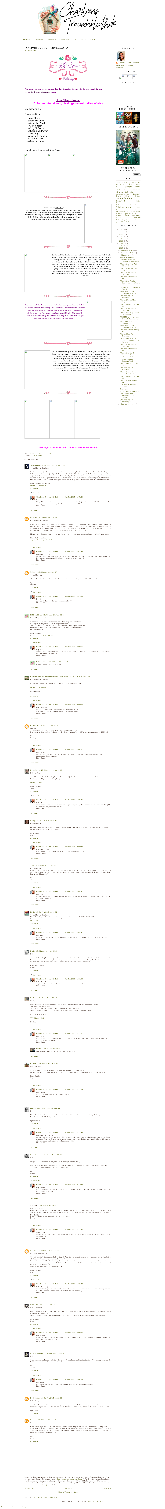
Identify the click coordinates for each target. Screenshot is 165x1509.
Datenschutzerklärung (38, 1485)
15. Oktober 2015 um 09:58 (46, 998)
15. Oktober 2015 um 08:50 (47, 725)
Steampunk (128, 218)
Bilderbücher (136, 183)
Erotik (137, 187)
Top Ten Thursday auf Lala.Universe (44, 540)
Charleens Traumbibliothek (47, 497)
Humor (128, 196)
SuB (74, 40)
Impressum (4, 1507)
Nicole (32, 1305)
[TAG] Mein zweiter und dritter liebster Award (129, 318)
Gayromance (136, 190)
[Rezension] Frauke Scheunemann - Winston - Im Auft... (130, 283)
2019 (121, 239)
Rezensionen (64, 40)
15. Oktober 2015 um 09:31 (46, 912)
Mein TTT (34, 921)
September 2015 (127, 404)
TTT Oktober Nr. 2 (37, 1018)
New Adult (136, 212)
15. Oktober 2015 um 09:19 (46, 821)
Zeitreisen (137, 220)
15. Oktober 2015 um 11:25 (52, 1108)
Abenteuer (119, 183)
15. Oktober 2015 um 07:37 (48, 518)
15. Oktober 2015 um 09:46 (72, 847)
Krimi (138, 201)
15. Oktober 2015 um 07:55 (72, 596)
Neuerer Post (29, 1488)
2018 (121, 241)
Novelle (119, 214)
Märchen (137, 210)
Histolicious (35, 1155)
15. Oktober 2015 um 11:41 (48, 1205)
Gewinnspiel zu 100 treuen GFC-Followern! (130, 260)
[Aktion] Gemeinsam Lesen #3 (128, 345)
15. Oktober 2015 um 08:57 (72, 749)
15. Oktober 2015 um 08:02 (54, 615)
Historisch (136, 194)
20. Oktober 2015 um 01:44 (48, 1420)
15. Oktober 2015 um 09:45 (72, 800)
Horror (118, 196)
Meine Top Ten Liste (38, 485)
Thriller (137, 218)
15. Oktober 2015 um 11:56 (48, 1250)
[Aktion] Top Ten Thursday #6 (126, 335)
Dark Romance (134, 185)
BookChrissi (35, 1398)
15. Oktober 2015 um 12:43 (72, 1284)
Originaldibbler (36, 1353)
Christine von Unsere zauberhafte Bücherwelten (49, 677)
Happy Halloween (127, 257)
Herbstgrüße (124, 389)
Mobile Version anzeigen (68, 1492)
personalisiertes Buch (122, 222)
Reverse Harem (123, 215)
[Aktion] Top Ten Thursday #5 (126, 368)
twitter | (41, 453)
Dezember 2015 (127, 250)
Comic (125, 184)
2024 (121, 234)
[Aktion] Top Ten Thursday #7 (126, 296)
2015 (121, 248)
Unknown (34, 518)
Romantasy (136, 215)
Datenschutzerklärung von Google (70, 1479)
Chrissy (33, 725)
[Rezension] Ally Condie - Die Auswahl (130, 313)
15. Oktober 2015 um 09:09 (51, 770)
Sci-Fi (119, 218)
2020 (121, 236)
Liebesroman (123, 207)
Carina (33, 1063)
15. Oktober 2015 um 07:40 (72, 497)
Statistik (93, 40)
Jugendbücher (124, 198)
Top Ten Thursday (37, 455)
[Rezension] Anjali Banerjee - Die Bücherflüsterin (127, 355)
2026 (121, 229)
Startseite (27, 40)
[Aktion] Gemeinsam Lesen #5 (128, 273)
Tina (32, 865)
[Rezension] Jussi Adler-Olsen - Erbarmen (129, 265)
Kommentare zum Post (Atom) (45, 1497)
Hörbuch (137, 196)
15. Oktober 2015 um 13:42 (46, 1305)
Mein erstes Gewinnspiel (129, 391)
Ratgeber (137, 213)
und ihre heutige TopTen (43, 635)
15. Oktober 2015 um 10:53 (47, 1063)
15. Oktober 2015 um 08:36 (79, 677)
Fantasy (120, 189)
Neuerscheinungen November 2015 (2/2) (129, 292)
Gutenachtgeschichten (122, 194)
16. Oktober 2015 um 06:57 (72, 1332)
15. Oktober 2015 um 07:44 (48, 572)
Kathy (32, 912)
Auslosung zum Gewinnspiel (126, 322)
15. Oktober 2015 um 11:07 (72, 1033)
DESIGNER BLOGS (95, 1501)
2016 (121, 246)
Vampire (129, 220)
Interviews (52, 40)
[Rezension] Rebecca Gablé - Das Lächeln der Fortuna (130, 340)
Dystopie (128, 187)
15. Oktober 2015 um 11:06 (72, 979)
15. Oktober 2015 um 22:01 (54, 1353)
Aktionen (82, 40)
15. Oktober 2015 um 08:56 (72, 705)
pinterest (48, 453)
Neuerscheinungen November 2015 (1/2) (129, 326)
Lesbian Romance (134, 205)
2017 (121, 243)
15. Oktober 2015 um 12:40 (72, 1132)
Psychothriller (128, 214)
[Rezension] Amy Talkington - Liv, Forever (127, 395)
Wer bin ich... (39, 40)
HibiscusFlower (36, 615)
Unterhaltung (120, 220)
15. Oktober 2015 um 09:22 (45, 865)
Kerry (32, 821)
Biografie (119, 184)
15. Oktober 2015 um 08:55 (72, 647)
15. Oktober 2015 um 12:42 (72, 1229)
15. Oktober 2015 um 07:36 (54, 465)
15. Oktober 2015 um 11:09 (72, 1089)
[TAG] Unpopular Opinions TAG (126, 360)
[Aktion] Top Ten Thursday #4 (126, 401)
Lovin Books (35, 770)
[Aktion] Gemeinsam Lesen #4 (128, 309)
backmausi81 (35, 1108)
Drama (118, 187)
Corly (32, 998)
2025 (121, 232)
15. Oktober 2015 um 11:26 (51, 1155)
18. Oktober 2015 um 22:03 (51, 1398)
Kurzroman (137, 203)
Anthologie (127, 183)
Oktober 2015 (126, 255)
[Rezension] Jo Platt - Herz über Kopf (128, 373)
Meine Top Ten (36, 783)
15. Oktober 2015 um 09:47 (72, 891)
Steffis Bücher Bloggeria (39, 92)
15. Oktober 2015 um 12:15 (59, 662)
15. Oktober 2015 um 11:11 (52, 1048)
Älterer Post (106, 1488)
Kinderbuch (120, 201)
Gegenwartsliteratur (125, 192)
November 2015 (127, 253)
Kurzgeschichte (121, 203)
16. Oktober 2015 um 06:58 (72, 1379)
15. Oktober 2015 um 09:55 (46, 951)
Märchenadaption (123, 212)
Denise (33, 951)
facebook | (34, 453)
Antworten (34, 488)
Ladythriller (120, 205)
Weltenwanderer (36, 465)
